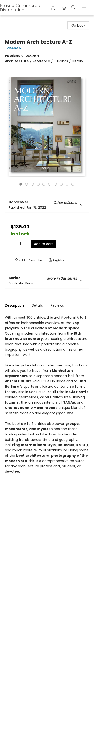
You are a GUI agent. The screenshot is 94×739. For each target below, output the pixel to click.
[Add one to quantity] (27, 244)
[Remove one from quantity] (14, 244)
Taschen (13, 48)
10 (72, 184)
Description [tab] (14, 305)
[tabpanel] (47, 402)
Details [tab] (37, 305)
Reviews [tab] (57, 305)
